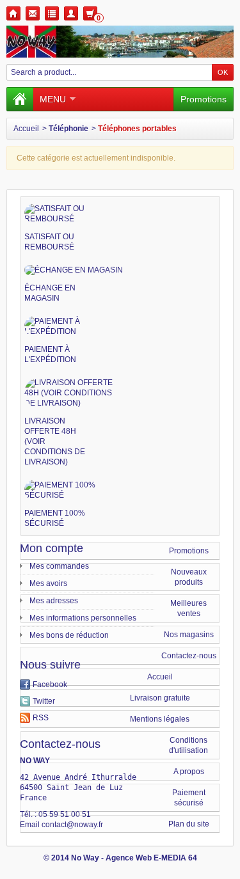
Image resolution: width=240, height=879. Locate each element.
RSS (41, 717)
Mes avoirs (48, 583)
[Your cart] (90, 13)
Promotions (203, 99)
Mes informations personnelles (82, 618)
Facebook (50, 684)
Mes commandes (59, 566)
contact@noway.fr (72, 824)
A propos (188, 771)
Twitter (44, 701)
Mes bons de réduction (69, 635)
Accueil (26, 128)
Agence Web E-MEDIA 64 (151, 857)
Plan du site (188, 824)
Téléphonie (68, 128)
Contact (32, 13)
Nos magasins (189, 634)
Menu (53, 99)
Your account (71, 13)
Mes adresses (53, 600)
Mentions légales (159, 719)
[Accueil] (20, 99)
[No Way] (120, 42)
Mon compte (51, 548)
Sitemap (51, 13)
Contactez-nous (188, 655)
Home (13, 13)
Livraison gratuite (160, 697)
